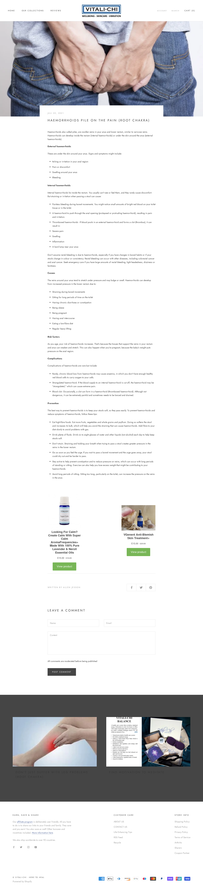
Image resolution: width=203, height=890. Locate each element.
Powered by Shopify (22, 881)
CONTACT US (120, 826)
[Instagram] (28, 847)
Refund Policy (181, 826)
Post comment (61, 672)
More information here (42, 832)
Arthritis (178, 842)
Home (11, 10)
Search (175, 11)
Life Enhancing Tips (123, 832)
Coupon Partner (182, 853)
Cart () (189, 10)
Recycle (117, 842)
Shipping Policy (182, 821)
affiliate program (25, 821)
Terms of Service (182, 837)
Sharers (178, 847)
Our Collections (33, 10)
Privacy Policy (181, 832)
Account (162, 11)
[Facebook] (14, 847)
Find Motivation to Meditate (136, 772)
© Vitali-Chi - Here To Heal (28, 877)
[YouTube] (36, 847)
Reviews (56, 10)
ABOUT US (119, 821)
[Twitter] (21, 847)
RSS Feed (118, 837)
